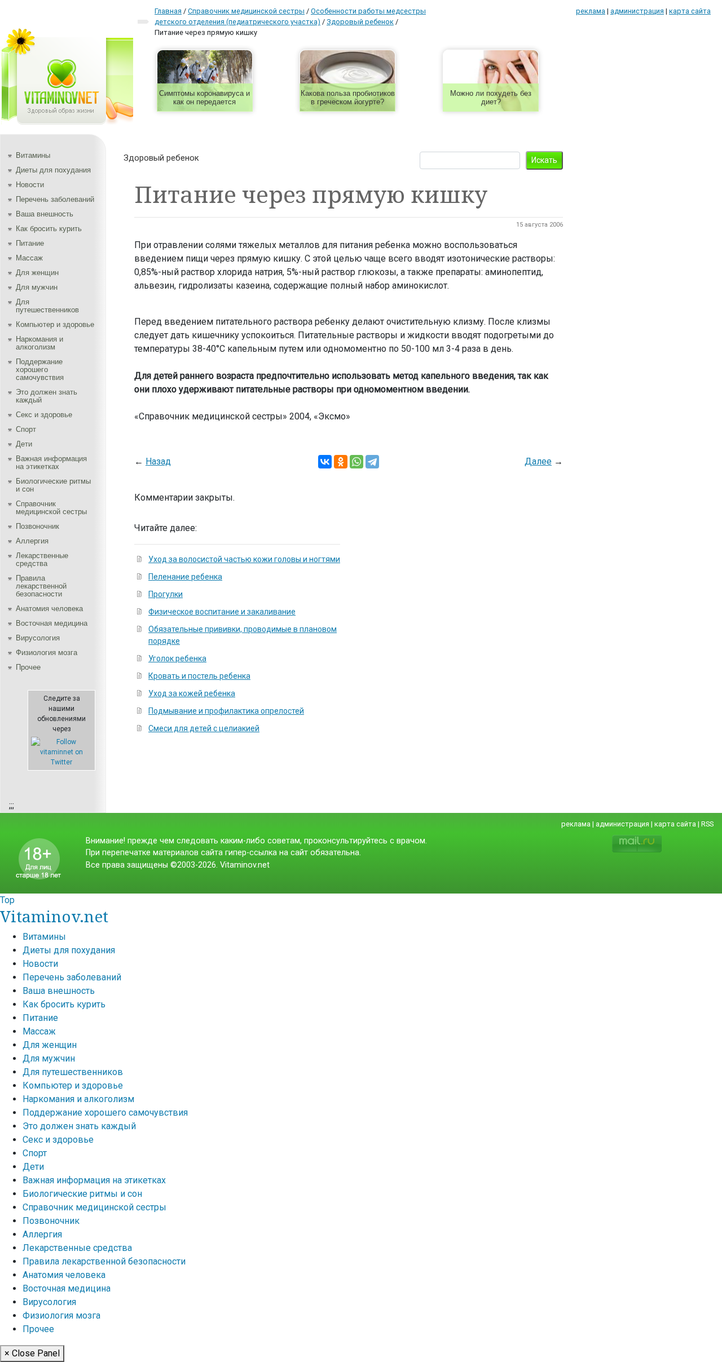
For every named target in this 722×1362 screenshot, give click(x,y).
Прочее (28, 667)
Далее (538, 461)
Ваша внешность (44, 214)
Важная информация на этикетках (51, 462)
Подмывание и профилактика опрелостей (226, 710)
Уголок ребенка (177, 658)
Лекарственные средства (42, 559)
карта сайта (690, 11)
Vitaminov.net (54, 916)
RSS (707, 824)
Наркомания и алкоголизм (39, 343)
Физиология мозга (46, 652)
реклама (590, 11)
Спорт (26, 429)
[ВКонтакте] (325, 461)
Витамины (33, 155)
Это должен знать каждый (46, 396)
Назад (158, 461)
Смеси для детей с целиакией (203, 728)
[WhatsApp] (356, 461)
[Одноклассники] (340, 461)
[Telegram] (372, 461)
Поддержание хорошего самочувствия (40, 369)
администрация (637, 11)
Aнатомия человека (49, 608)
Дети (24, 444)
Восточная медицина (51, 623)
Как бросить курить (49, 228)
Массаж (29, 258)
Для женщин (37, 272)
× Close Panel (32, 1353)
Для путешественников (47, 306)
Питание (30, 243)
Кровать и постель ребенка (199, 675)
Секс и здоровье (44, 414)
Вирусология (38, 638)
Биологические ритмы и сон (53, 485)
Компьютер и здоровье (55, 324)
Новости (30, 184)
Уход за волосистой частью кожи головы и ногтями (244, 559)
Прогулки (165, 594)
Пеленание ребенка (185, 576)
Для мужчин (37, 287)
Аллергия (32, 541)
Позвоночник (37, 526)
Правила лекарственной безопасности (41, 586)
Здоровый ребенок (161, 158)
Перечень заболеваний (55, 199)
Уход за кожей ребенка (191, 693)
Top (7, 900)
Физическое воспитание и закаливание (222, 611)
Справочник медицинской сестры (51, 507)
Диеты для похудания (53, 170)
